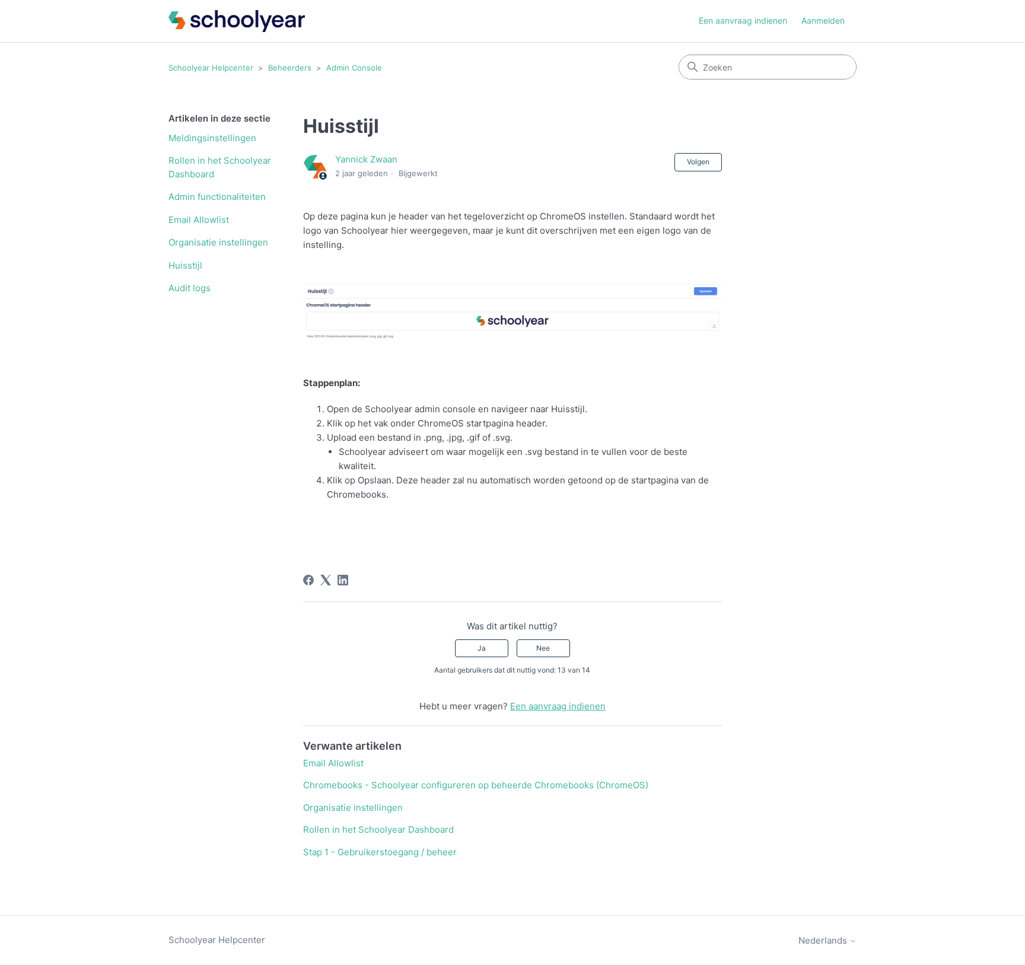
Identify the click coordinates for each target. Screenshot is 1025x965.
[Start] (236, 21)
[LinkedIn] (343, 580)
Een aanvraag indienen (743, 20)
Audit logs (189, 288)
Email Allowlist (198, 219)
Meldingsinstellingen (212, 138)
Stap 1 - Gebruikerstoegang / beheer (380, 852)
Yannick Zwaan (366, 159)
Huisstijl (185, 265)
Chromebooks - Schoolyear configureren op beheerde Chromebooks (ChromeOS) (475, 785)
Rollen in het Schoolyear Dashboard (219, 167)
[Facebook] (308, 580)
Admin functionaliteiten (217, 196)
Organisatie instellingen (218, 242)
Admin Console (354, 67)
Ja (482, 648)
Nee (543, 648)
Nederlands (823, 940)
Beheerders (289, 67)
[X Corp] (325, 580)
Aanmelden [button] (823, 20)
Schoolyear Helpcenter (210, 67)
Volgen (698, 161)
